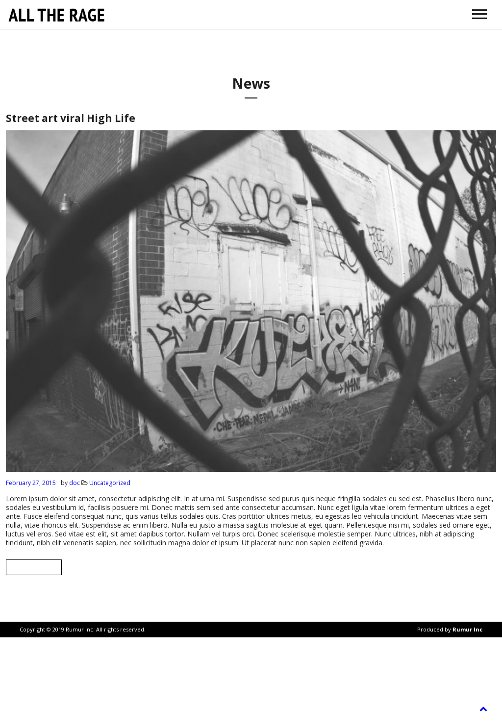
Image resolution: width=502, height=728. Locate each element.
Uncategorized (109, 483)
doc (74, 483)
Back (34, 567)
